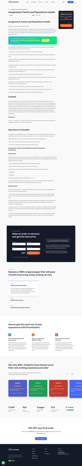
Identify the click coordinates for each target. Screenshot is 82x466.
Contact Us (53, 2)
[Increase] (39, 249)
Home (46, 451)
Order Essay (45, 40)
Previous (67, 373)
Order (71, 2)
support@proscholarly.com (63, 454)
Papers (33, 451)
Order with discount (66, 25)
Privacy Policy (35, 458)
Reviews (46, 2)
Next (72, 373)
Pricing (33, 453)
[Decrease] (28, 249)
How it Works (33, 2)
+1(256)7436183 (61, 452)
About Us (40, 2)
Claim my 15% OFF (41, 438)
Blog (27, 2)
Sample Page (34, 455)
